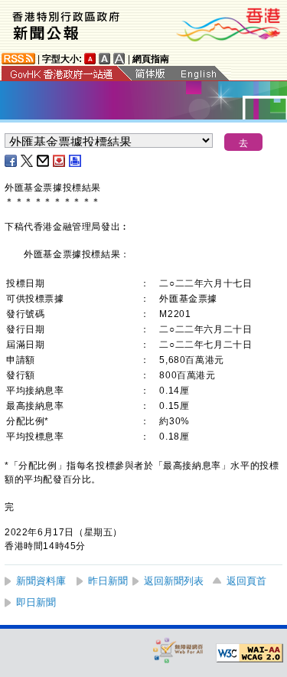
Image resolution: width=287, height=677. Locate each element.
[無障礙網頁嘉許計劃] (178, 649)
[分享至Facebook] (11, 161)
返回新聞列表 (174, 581)
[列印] (76, 161)
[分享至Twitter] (27, 161)
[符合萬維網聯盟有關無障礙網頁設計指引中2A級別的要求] (249, 653)
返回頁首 (246, 581)
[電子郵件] (44, 161)
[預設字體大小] (90, 58)
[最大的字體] (119, 58)
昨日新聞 (108, 581)
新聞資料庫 (41, 581)
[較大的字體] (105, 58)
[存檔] (60, 161)
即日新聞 (36, 602)
